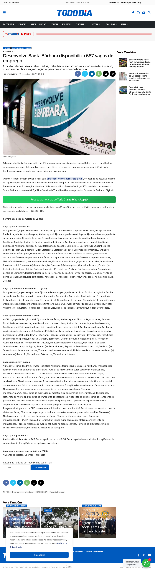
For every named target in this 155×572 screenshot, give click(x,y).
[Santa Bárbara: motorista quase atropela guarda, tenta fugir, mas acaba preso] (123, 90)
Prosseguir (39, 555)
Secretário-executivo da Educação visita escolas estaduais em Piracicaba (139, 77)
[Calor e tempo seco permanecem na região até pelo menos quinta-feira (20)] (59, 522)
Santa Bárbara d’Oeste (21, 48)
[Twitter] (85, 74)
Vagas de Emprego (57, 492)
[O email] (106, 74)
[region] (39, 547)
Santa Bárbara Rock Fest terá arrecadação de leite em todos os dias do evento (140, 63)
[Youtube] (144, 13)
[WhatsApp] (99, 74)
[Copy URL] (113, 74)
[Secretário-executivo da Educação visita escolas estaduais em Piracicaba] (123, 76)
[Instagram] (138, 13)
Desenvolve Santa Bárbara (22, 492)
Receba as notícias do (57, 199)
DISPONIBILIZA (41, 492)
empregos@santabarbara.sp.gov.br (65, 178)
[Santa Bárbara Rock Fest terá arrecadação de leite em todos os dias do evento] (123, 62)
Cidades (7, 48)
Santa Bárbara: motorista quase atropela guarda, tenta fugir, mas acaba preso (140, 91)
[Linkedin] (92, 74)
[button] (149, 13)
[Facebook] (133, 13)
